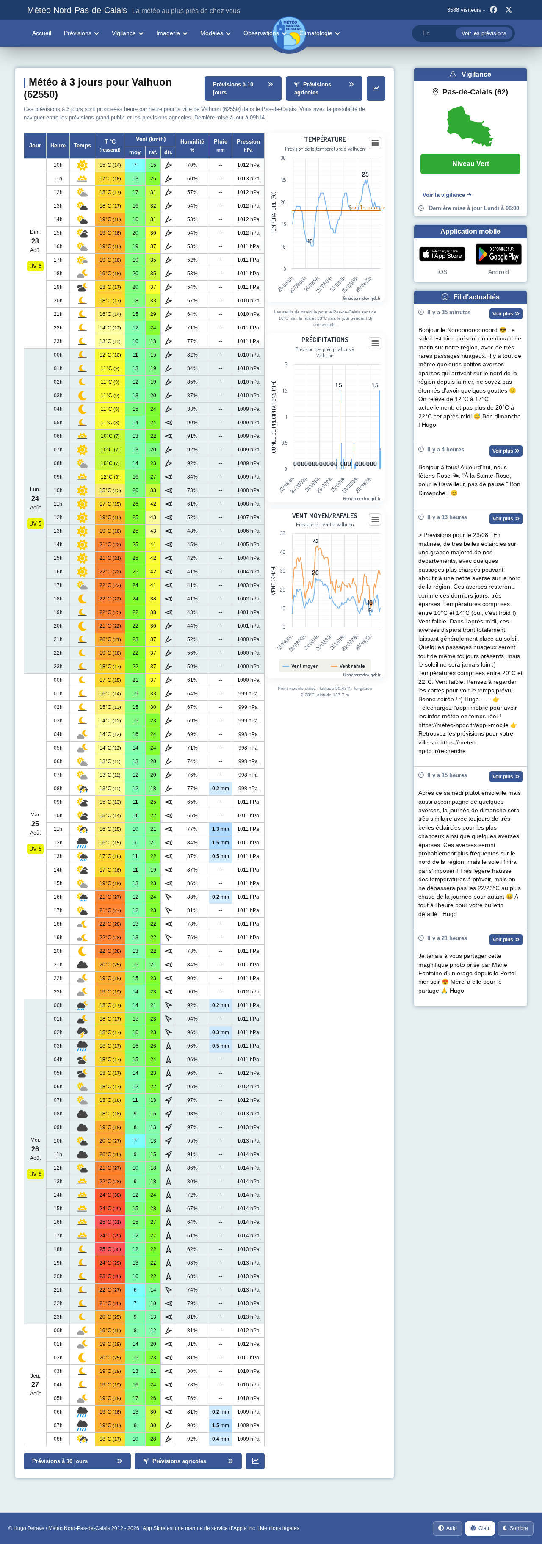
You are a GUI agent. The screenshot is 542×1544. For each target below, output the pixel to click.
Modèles (211, 33)
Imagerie (168, 33)
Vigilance (124, 33)
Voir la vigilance (444, 195)
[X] (508, 10)
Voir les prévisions (484, 33)
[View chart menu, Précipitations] (375, 343)
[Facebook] (493, 10)
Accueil (41, 33)
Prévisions (77, 33)
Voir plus (503, 314)
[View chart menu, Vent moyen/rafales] (375, 520)
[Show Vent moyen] (301, 665)
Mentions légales (279, 1528)
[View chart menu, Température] (375, 143)
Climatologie (315, 33)
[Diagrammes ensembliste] (376, 88)
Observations (261, 33)
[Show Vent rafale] (348, 665)
